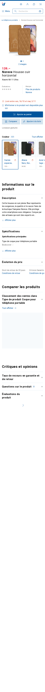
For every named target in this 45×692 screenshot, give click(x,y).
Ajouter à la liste (34, 121)
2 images (22, 64)
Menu (7, 11)
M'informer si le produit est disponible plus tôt (24, 106)
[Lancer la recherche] (15, 11)
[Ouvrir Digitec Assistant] (34, 4)
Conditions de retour (11, 273)
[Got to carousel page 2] (23, 61)
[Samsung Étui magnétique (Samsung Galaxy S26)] (27, 337)
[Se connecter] (27, 4)
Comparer (13, 121)
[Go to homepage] (3, 4)
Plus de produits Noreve (33, 89)
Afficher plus (10, 220)
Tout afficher (37, 137)
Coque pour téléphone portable (8, 344)
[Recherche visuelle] (40, 11)
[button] (22, 101)
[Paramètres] (21, 4)
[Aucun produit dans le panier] (40, 4)
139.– (6, 68)
